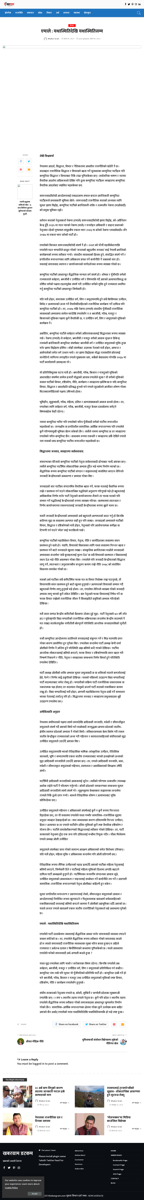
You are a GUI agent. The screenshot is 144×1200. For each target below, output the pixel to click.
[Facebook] (20, 161)
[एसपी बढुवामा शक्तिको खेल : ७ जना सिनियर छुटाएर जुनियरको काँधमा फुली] (25, 191)
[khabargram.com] (9, 4)
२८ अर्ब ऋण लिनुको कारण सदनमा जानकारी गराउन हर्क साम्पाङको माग (50, 1091)
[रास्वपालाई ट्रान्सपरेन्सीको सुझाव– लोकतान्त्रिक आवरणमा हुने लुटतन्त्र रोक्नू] (89, 1097)
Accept (34, 1193)
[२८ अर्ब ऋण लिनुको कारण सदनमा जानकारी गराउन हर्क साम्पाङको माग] (17, 1097)
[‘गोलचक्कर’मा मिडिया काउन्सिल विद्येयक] (89, 1124)
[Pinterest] (20, 169)
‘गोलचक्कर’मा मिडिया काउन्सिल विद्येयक (119, 1119)
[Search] (139, 13)
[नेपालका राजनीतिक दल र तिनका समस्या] (17, 1124)
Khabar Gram (53, 39)
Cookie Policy (11, 1188)
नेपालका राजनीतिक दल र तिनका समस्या (48, 1119)
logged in (38, 1063)
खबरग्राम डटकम (18, 1153)
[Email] (29, 169)
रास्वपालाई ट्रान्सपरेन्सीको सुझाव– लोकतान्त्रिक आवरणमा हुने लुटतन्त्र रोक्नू (123, 1091)
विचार (72, 25)
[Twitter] (29, 161)
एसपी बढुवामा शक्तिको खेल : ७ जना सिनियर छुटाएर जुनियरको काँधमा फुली (25, 208)
